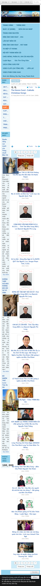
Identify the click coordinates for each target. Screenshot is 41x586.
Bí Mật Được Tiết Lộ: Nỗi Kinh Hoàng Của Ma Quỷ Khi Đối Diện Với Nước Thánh (25, 175)
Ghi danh (14, 2)
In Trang (12, 146)
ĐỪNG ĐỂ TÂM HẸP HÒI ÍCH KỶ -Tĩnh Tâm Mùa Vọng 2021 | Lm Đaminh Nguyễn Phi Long (25, 294)
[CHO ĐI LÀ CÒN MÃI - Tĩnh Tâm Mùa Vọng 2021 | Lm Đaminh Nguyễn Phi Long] (25, 312)
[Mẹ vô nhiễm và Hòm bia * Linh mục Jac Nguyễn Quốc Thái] (25, 187)
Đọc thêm (6, 274)
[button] (23, 60)
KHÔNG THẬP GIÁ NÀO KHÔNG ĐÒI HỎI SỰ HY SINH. (5, 286)
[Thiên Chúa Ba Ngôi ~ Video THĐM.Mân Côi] (25, 392)
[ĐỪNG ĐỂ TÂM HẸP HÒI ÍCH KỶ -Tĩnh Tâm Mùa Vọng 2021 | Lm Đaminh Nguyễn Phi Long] (25, 280)
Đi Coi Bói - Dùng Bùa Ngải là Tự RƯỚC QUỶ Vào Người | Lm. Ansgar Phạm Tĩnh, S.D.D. (25, 261)
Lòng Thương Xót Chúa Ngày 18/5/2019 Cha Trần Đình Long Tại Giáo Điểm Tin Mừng (25, 445)
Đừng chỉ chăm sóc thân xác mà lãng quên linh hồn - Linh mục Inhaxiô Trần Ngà (25, 534)
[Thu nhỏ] (12, 87)
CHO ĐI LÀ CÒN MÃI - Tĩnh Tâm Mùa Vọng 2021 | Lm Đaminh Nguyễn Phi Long (25, 327)
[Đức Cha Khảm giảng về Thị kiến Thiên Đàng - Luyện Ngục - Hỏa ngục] (25, 504)
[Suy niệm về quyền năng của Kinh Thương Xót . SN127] (25, 547)
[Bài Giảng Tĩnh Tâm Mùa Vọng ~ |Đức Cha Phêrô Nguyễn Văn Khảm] (25, 459)
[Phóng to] (15, 87)
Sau (36, 87)
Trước (31, 87)
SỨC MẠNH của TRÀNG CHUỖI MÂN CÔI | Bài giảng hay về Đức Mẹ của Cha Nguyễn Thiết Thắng (25, 424)
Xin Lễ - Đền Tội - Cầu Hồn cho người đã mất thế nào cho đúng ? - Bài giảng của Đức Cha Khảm (25, 490)
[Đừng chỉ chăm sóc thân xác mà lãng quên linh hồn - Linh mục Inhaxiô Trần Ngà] (25, 525)
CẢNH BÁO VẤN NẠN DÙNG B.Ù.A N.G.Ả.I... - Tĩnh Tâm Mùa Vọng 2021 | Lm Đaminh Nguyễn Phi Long (25, 227)
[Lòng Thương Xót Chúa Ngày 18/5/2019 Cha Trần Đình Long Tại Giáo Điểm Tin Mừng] (25, 436)
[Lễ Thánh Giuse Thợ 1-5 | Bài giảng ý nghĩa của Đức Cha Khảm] (25, 370)
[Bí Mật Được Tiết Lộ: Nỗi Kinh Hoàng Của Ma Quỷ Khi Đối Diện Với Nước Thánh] (25, 165)
